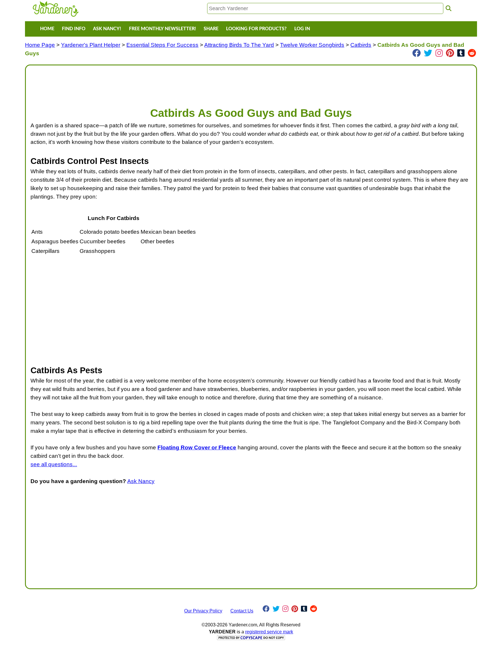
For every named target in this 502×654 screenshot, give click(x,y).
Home (47, 28)
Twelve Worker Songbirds (312, 45)
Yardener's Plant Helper (90, 45)
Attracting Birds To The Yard (239, 45)
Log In (302, 28)
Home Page (40, 45)
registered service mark (269, 631)
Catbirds (360, 45)
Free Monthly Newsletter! (162, 28)
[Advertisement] (205, 83)
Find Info (73, 28)
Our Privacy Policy (203, 610)
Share (211, 28)
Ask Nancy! (107, 28)
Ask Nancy (141, 481)
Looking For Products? (256, 28)
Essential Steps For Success (162, 45)
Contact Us (241, 610)
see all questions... (54, 464)
